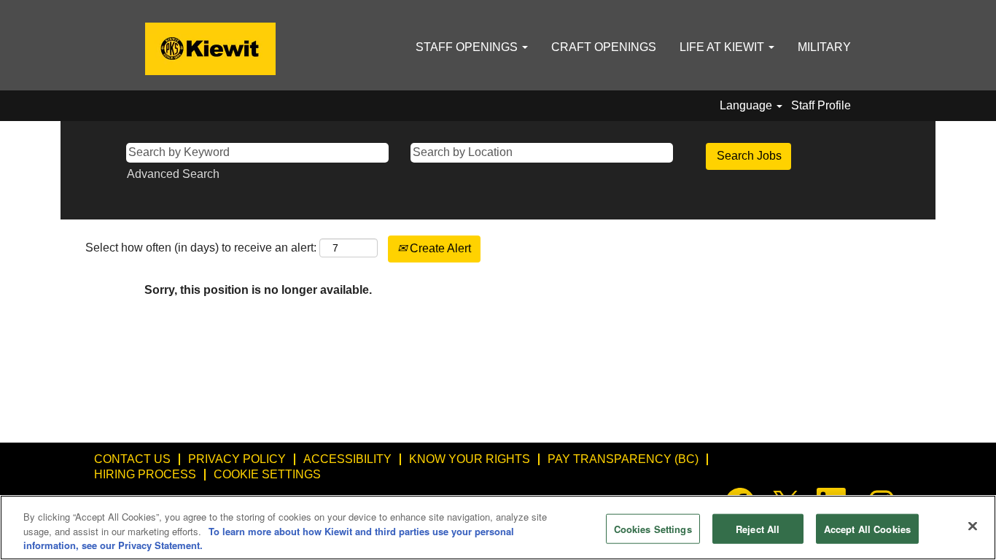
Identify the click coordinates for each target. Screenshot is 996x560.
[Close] (973, 526)
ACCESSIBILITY (347, 459)
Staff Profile (821, 105)
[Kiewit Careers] (210, 49)
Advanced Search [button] (173, 174)
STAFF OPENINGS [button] (468, 47)
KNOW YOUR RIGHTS (469, 459)
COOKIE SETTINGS (267, 474)
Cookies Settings (653, 528)
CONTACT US (132, 459)
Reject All (757, 528)
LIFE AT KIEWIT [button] (723, 47)
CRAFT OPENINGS (603, 47)
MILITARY (824, 47)
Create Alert (439, 248)
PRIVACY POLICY (237, 459)
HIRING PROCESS (145, 474)
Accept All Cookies (867, 528)
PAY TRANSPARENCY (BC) (623, 459)
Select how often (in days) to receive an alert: (200, 247)
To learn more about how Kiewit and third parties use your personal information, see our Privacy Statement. (268, 538)
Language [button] (747, 105)
